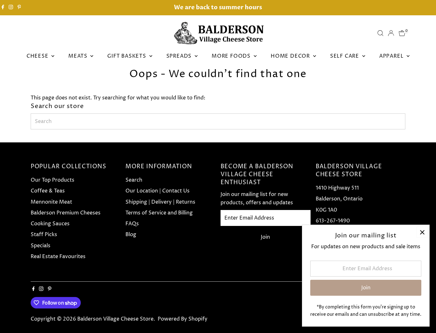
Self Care (345, 56)
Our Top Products (52, 180)
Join (265, 237)
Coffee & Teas (48, 190)
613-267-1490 (333, 220)
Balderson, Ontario (339, 198)
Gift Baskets (127, 56)
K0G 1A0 (326, 210)
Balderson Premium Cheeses (66, 212)
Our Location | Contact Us (157, 190)
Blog (130, 234)
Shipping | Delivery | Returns (160, 202)
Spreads (179, 56)
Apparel (392, 56)
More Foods (232, 56)
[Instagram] (11, 7)
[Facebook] (3, 7)
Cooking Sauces (50, 223)
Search (133, 180)
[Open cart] (402, 33)
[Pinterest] (19, 7)
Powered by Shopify (182, 318)
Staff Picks (44, 234)
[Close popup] (422, 232)
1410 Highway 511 (337, 188)
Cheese (38, 56)
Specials (40, 245)
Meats (78, 56)
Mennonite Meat (51, 202)
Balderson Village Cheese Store (115, 318)
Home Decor (291, 56)
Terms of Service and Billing (159, 212)
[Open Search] (380, 33)
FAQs (132, 223)
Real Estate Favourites (58, 256)
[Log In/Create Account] (391, 33)
